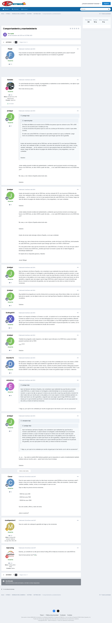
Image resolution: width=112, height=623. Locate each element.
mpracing (10, 548)
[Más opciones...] (78, 49)
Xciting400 (10, 313)
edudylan (10, 380)
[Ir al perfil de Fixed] (10, 55)
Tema (41, 615)
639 (11, 95)
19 (11, 492)
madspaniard (10, 520)
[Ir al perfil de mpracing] (10, 554)
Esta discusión (100, 9)
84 (11, 395)
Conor (10, 476)
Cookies (69, 615)
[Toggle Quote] (21, 115)
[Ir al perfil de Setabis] (10, 86)
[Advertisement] (41, 21)
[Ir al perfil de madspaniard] (10, 526)
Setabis (10, 80)
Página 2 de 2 (23, 42)
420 (11, 535)
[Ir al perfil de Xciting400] (10, 319)
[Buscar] (109, 9)
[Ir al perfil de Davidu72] (10, 364)
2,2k (11, 563)
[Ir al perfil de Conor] (10, 483)
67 (11, 126)
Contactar (63, 615)
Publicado (27, 49)
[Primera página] (3, 42)
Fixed (10, 49)
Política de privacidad (52, 615)
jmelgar (10, 111)
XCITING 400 (28, 35)
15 (11, 373)
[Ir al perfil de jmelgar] (10, 117)
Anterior (8, 42)
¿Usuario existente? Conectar (91, 3)
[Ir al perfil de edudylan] (10, 386)
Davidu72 (10, 358)
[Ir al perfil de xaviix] (5, 35)
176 (11, 64)
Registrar (106, 3)
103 (11, 328)
